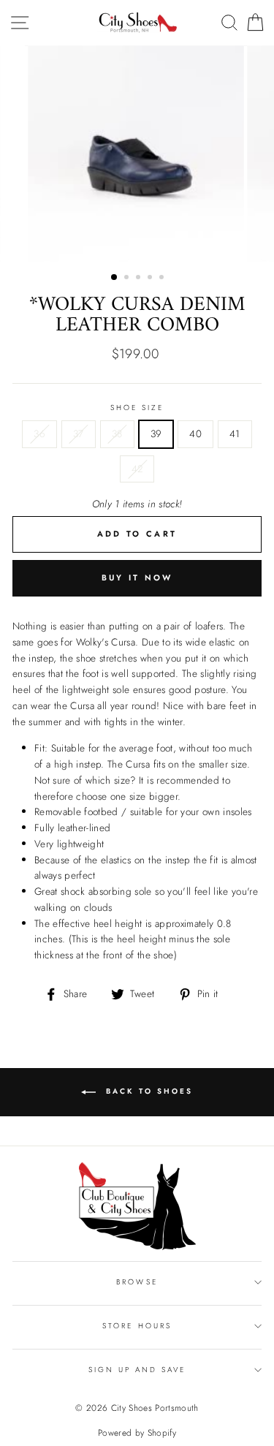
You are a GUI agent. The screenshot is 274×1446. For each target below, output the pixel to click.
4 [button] (151, 278)
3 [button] (139, 278)
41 (234, 433)
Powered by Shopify (137, 1432)
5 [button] (163, 278)
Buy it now (137, 577)
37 (78, 433)
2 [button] (128, 278)
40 (195, 433)
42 (137, 468)
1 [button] (114, 277)
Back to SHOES (147, 1091)
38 (117, 433)
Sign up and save (137, 1369)
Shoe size (137, 407)
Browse (136, 1281)
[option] (137, 153)
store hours (137, 1325)
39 (156, 433)
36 (39, 433)
